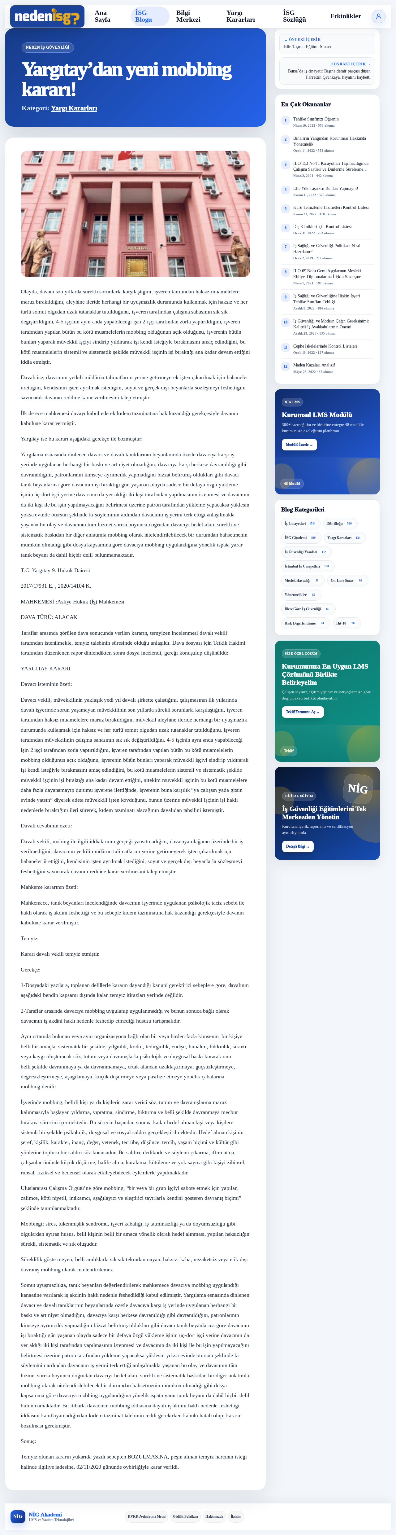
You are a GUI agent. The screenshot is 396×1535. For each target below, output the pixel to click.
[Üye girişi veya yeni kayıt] (378, 16)
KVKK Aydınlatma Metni (147, 1516)
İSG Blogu (143, 16)
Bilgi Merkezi (188, 16)
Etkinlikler (345, 16)
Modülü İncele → (299, 444)
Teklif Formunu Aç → (303, 712)
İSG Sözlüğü (294, 16)
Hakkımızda (214, 1516)
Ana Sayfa (103, 16)
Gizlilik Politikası (185, 1516)
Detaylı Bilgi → (298, 846)
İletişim (236, 1516)
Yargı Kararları (240, 16)
